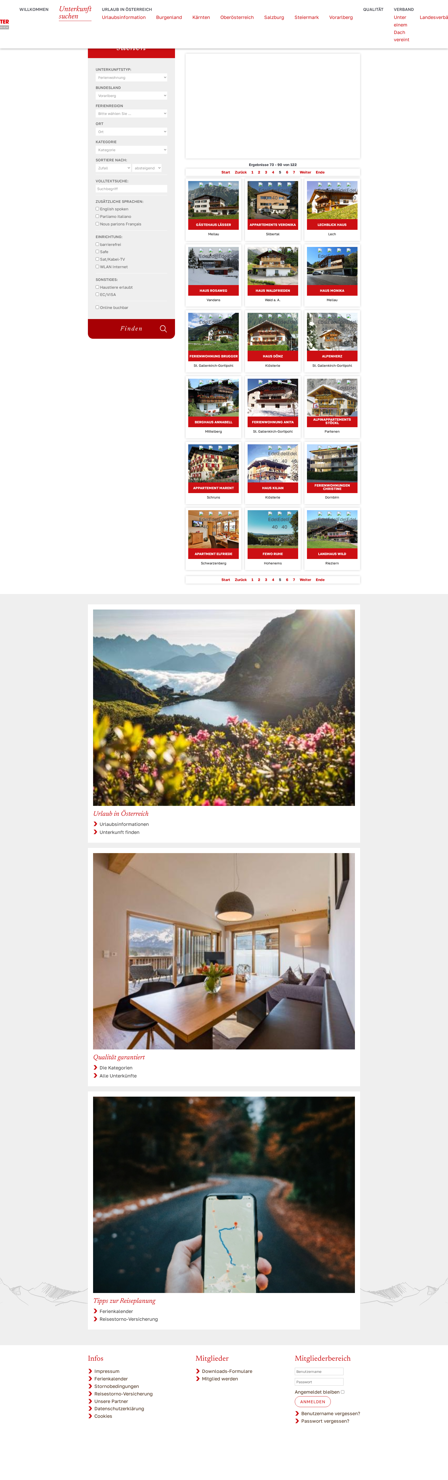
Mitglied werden (220, 1378)
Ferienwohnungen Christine (332, 487)
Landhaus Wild (332, 554)
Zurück (241, 172)
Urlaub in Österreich (127, 9)
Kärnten (201, 17)
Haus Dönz (273, 356)
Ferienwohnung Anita (273, 422)
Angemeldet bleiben (317, 1392)
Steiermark (307, 17)
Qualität (373, 9)
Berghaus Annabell (213, 422)
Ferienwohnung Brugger (214, 356)
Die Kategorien (116, 1067)
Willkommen (33, 9)
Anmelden (312, 1401)
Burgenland (169, 17)
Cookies (103, 1416)
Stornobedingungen (116, 1386)
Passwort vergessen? (325, 1421)
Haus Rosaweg (213, 290)
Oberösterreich (237, 17)
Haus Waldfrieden (273, 290)
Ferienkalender (116, 1311)
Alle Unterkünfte (118, 1075)
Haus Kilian (273, 488)
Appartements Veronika (273, 225)
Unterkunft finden (119, 832)
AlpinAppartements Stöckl (332, 421)
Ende (320, 172)
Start (225, 172)
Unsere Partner (111, 1401)
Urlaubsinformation (124, 17)
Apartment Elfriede (213, 554)
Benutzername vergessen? (330, 1413)
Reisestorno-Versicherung (129, 1319)
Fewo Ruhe (273, 554)
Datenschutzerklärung (119, 1408)
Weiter (305, 172)
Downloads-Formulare (227, 1371)
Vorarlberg (341, 17)
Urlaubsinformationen (124, 824)
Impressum (107, 1371)
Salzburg (274, 17)
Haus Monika (332, 290)
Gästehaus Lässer (213, 225)
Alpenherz (332, 356)
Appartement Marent (213, 488)
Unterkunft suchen (75, 13)
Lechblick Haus (332, 225)
